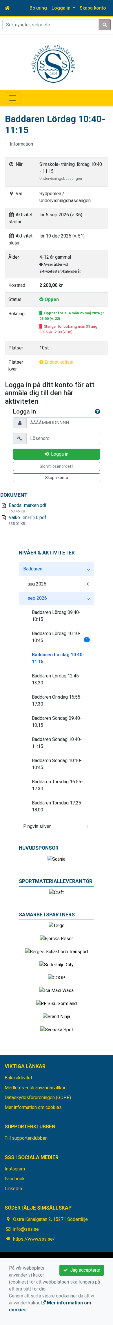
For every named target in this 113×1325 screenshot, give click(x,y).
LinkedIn (13, 1188)
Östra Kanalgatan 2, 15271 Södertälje (50, 1219)
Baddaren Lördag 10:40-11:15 (58, 658)
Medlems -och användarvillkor (35, 1087)
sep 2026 (37, 598)
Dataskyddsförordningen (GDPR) (38, 1097)
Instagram (15, 1169)
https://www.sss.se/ (34, 1239)
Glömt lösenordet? (56, 466)
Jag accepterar (84, 1270)
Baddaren (32, 569)
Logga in (58, 454)
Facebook (15, 1178)
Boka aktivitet (18, 1078)
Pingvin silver (37, 826)
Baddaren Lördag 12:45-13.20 (56, 679)
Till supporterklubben (26, 1138)
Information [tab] (21, 144)
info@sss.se (26, 1229)
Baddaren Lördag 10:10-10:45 (60, 637)
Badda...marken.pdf (28, 505)
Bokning (38, 8)
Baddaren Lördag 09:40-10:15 (56, 616)
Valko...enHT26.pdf (27, 517)
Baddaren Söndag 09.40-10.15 (57, 721)
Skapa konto (93, 8)
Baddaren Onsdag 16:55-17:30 (57, 700)
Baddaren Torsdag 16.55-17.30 (57, 785)
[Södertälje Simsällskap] (53, 63)
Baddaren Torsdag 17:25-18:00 (57, 806)
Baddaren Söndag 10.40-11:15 (57, 743)
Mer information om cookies (33, 1107)
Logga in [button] (62, 8)
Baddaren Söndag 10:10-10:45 (57, 764)
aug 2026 (37, 584)
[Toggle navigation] (13, 98)
